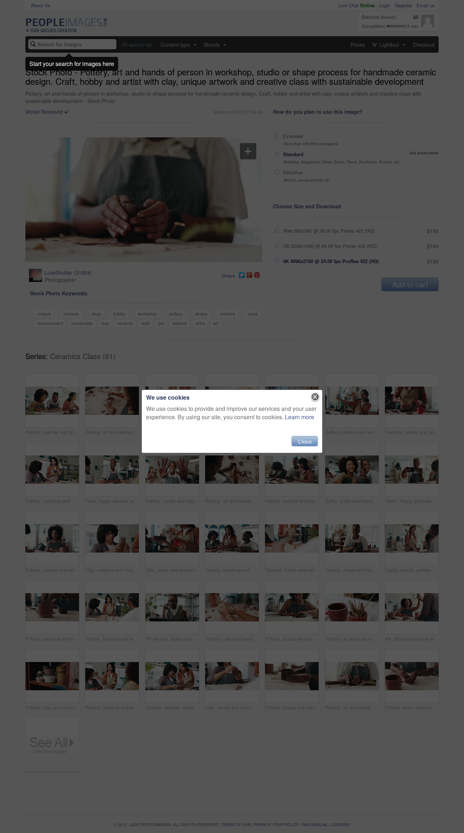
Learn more (299, 417)
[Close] (315, 397)
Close (305, 441)
